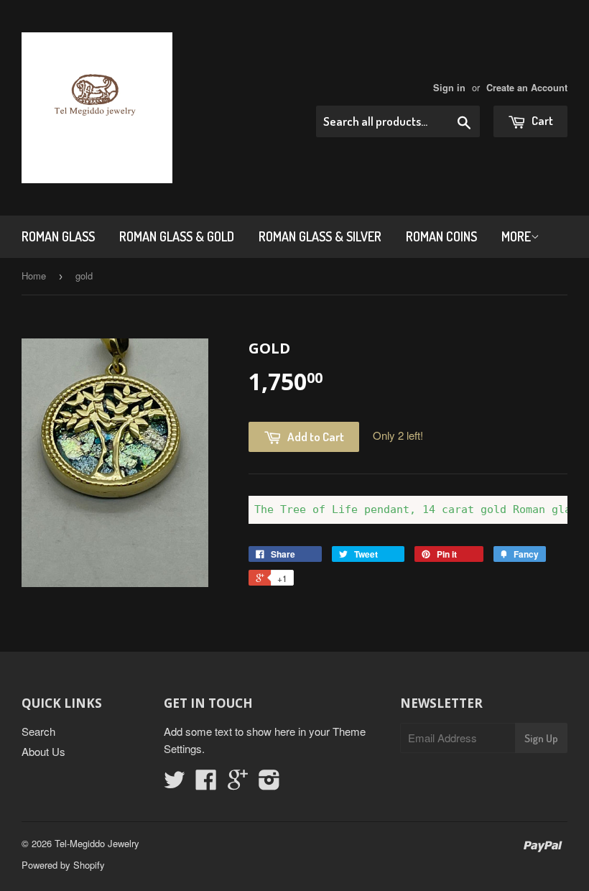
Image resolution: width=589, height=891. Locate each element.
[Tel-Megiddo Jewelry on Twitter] (174, 783)
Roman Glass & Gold (176, 236)
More (516, 236)
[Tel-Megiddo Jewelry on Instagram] (269, 783)
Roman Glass (58, 236)
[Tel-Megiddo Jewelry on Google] (238, 783)
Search (38, 731)
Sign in (449, 87)
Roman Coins (441, 236)
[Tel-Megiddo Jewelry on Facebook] (206, 783)
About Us (43, 751)
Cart (541, 120)
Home (34, 275)
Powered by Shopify (63, 865)
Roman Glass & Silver (320, 236)
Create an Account (526, 87)
